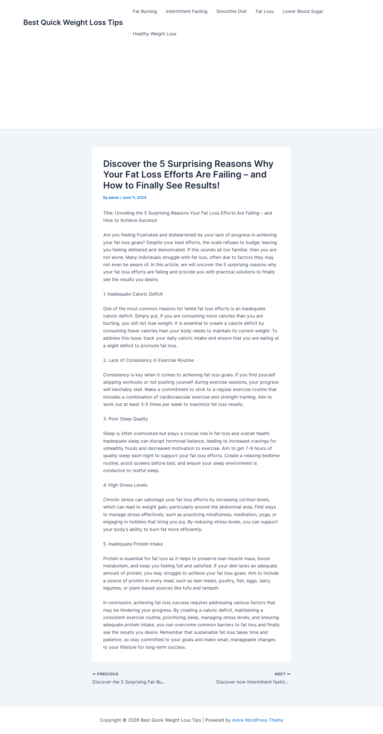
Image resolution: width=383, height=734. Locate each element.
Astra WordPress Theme (257, 720)
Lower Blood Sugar (303, 11)
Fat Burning (145, 11)
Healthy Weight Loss (154, 33)
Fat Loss (265, 11)
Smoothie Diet (231, 11)
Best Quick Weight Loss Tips (73, 22)
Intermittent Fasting (186, 11)
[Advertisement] (191, 87)
